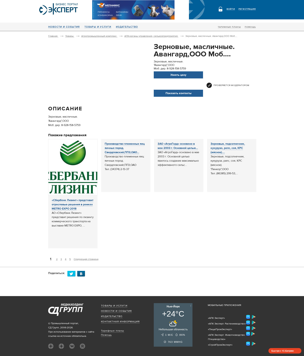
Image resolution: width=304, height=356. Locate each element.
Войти (231, 9)
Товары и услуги (97, 27)
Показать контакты (178, 93)
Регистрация (247, 9)
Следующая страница (86, 259)
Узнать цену (178, 75)
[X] (72, 274)
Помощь (250, 27)
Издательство (127, 27)
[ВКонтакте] (82, 274)
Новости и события (64, 27)
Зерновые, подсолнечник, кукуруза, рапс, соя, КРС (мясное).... (228, 148)
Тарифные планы (229, 27)
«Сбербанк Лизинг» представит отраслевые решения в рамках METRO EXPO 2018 (72, 204)
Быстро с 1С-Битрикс (282, 350)
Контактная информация (120, 321)
